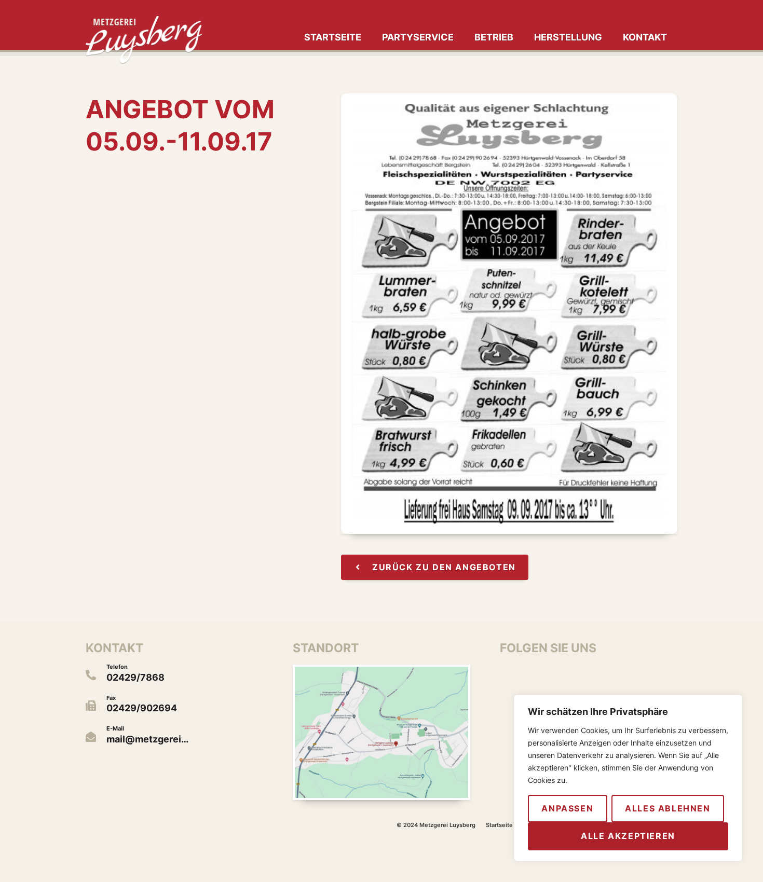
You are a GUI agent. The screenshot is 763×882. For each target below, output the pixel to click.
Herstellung (568, 37)
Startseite (332, 37)
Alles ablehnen (667, 808)
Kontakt (645, 37)
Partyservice (418, 37)
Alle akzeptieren (628, 836)
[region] (628, 778)
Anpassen (567, 808)
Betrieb (493, 37)
